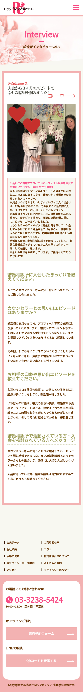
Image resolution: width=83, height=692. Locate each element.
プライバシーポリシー (56, 569)
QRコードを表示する (41, 660)
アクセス (12, 569)
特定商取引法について (56, 556)
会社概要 (12, 549)
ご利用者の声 (51, 542)
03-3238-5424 (39, 599)
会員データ (13, 542)
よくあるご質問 (53, 563)
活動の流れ (13, 556)
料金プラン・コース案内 (20, 563)
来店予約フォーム (41, 633)
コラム (48, 549)
